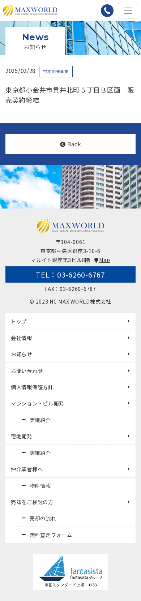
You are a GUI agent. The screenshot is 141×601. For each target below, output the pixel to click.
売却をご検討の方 (32, 502)
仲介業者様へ (27, 469)
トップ (19, 321)
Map (104, 259)
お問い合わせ (27, 370)
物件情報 (40, 485)
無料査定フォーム (51, 534)
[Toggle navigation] (128, 10)
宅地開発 (21, 436)
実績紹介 (40, 420)
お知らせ (21, 354)
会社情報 (21, 338)
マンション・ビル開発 (37, 403)
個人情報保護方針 (32, 387)
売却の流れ (43, 518)
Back (74, 144)
